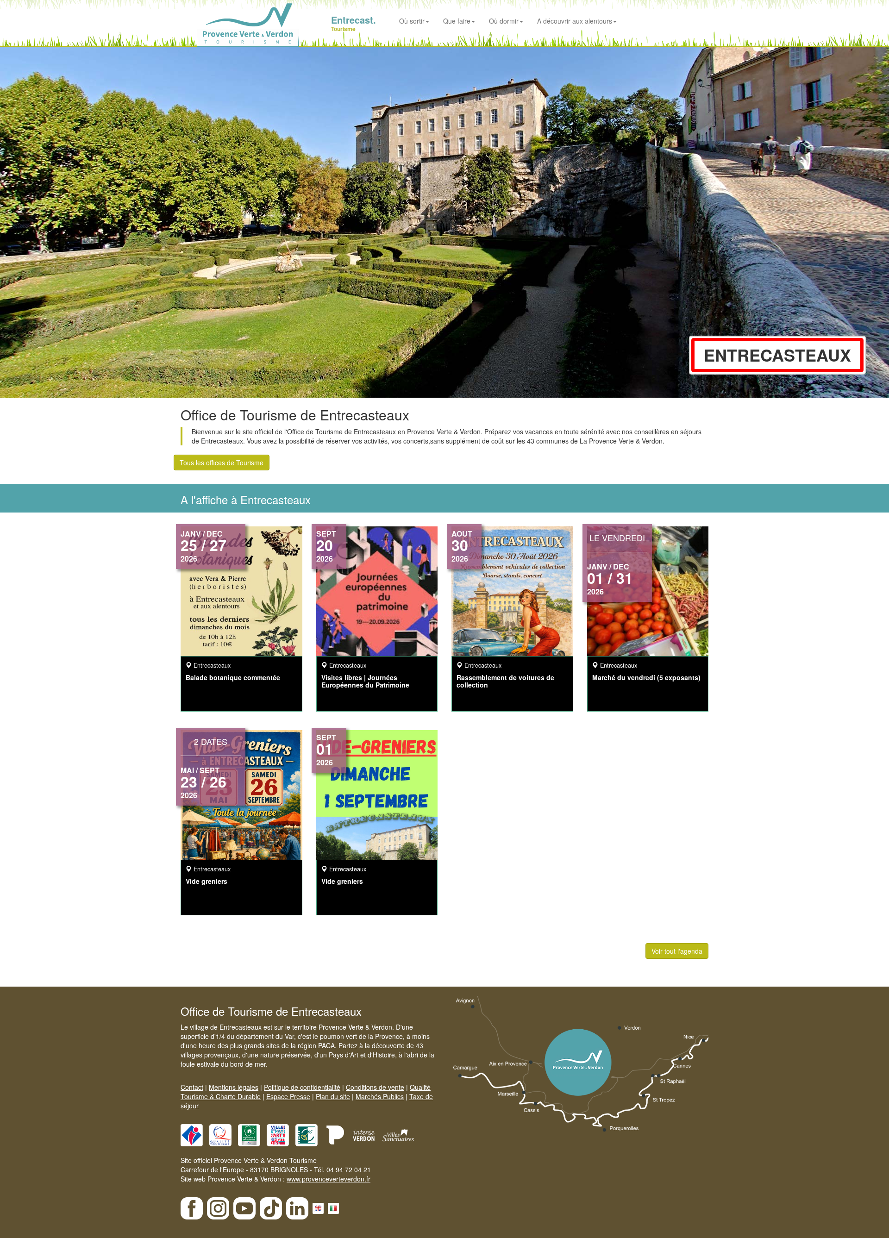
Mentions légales (233, 1087)
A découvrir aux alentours (574, 20)
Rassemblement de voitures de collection (505, 681)
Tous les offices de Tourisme (221, 462)
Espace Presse (288, 1096)
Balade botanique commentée (233, 677)
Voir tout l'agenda (676, 951)
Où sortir (412, 20)
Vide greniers (206, 881)
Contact (192, 1087)
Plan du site (333, 1096)
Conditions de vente (375, 1087)
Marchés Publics (380, 1096)
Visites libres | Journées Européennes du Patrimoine (365, 681)
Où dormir (504, 20)
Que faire (456, 20)
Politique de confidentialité (302, 1087)
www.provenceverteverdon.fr (328, 1178)
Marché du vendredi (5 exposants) (646, 677)
